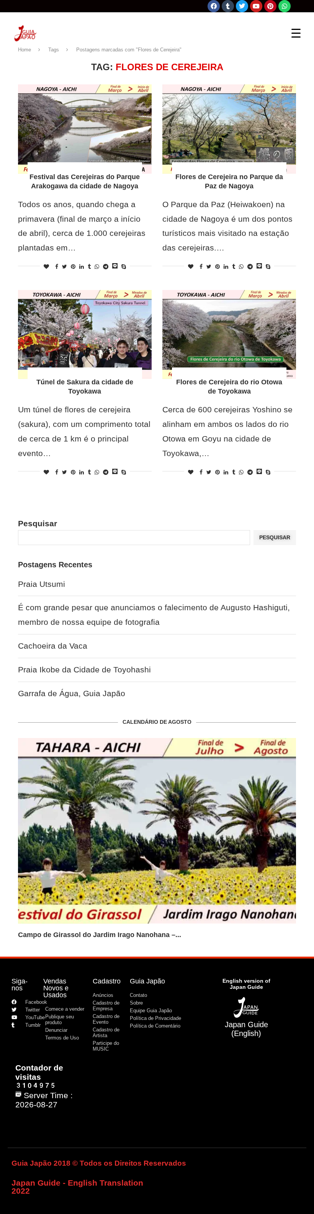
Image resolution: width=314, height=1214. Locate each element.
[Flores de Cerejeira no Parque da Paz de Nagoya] (229, 129)
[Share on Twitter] (64, 267)
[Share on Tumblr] (89, 267)
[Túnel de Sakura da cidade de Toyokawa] (85, 334)
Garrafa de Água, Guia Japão (71, 693)
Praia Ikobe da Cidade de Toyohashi (84, 669)
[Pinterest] (270, 6)
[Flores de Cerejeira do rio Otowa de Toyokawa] (229, 334)
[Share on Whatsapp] (97, 267)
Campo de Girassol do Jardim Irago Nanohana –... (99, 935)
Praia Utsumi (41, 584)
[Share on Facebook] (56, 267)
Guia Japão (147, 981)
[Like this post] (46, 267)
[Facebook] (214, 6)
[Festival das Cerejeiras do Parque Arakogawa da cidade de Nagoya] (85, 129)
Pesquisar (37, 523)
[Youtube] (256, 6)
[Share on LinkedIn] (81, 267)
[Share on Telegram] (105, 267)
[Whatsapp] (284, 6)
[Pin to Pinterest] (73, 267)
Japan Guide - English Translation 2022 (77, 1186)
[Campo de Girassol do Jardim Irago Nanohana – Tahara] (157, 831)
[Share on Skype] (123, 267)
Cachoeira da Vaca (52, 645)
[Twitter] (242, 6)
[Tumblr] (228, 6)
